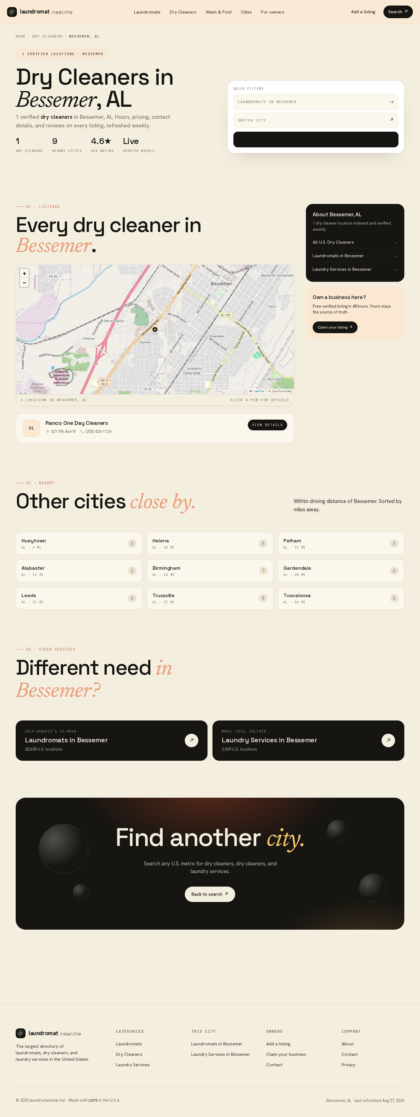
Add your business (315, 139)
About (348, 1044)
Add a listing (363, 11)
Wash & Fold (219, 12)
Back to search (210, 894)
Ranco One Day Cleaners (77, 422)
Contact (274, 1064)
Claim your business (286, 1054)
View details (267, 425)
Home (21, 36)
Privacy (348, 1064)
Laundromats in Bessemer (217, 1044)
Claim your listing (335, 327)
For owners (272, 12)
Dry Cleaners (183, 12)
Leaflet (258, 391)
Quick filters (248, 89)
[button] (155, 329)
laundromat (46, 11)
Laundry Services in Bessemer (220, 1054)
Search (398, 11)
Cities (246, 12)
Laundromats (147, 12)
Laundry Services (133, 1064)
